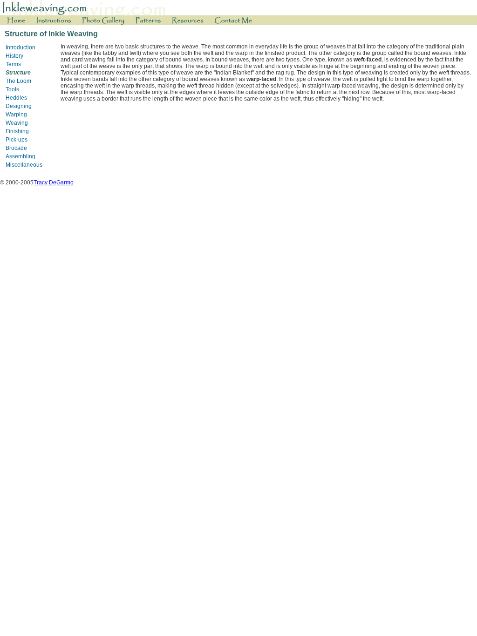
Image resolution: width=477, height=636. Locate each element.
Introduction (20, 47)
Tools (12, 89)
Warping (16, 114)
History (14, 56)
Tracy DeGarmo (54, 182)
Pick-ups (16, 139)
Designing (19, 106)
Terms (13, 64)
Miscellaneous (24, 165)
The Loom (18, 81)
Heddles (16, 98)
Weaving (17, 123)
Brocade (16, 148)
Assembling (20, 156)
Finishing (17, 131)
